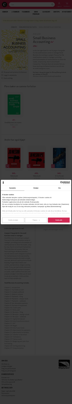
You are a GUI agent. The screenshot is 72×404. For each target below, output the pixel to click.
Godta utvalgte (13, 220)
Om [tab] (59, 188)
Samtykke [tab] (12, 188)
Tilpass (35, 220)
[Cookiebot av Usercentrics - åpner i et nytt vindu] (61, 182)
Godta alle (58, 220)
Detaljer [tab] (36, 188)
